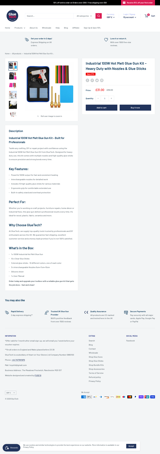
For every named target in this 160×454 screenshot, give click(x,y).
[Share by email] (102, 80)
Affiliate (75, 27)
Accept (131, 446)
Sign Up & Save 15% (92, 27)
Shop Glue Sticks (96, 361)
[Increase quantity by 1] (111, 98)
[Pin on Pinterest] (92, 80)
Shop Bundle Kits (96, 365)
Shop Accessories (96, 369)
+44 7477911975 (18, 360)
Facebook (130, 340)
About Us (34, 27)
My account (128, 17)
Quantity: (90, 98)
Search (92, 340)
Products (18, 27)
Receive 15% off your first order (140, 3)
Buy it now (135, 107)
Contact (92, 349)
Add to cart (101, 107)
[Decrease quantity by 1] (98, 98)
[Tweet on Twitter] (97, 80)
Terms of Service (96, 373)
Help (58, 27)
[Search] (99, 16)
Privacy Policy (95, 381)
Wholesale (46, 27)
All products (16, 53)
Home (7, 27)
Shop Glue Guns (95, 357)
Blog (66, 27)
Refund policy (95, 377)
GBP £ (8, 393)
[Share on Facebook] (87, 80)
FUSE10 (38, 375)
